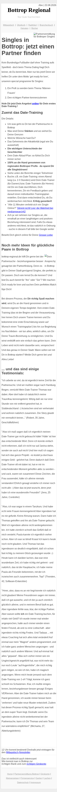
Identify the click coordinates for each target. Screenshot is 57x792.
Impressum (35, 782)
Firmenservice (27, 778)
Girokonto (45, 774)
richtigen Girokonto (36, 764)
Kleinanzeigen (12, 778)
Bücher (34, 28)
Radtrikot (32, 25)
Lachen (47, 778)
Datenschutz (23, 782)
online (35, 103)
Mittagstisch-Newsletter (18, 752)
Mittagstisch (8, 25)
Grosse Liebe (46, 235)
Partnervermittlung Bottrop (26, 774)
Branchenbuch (46, 25)
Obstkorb (21, 25)
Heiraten (24, 28)
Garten (39, 778)
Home (10, 774)
